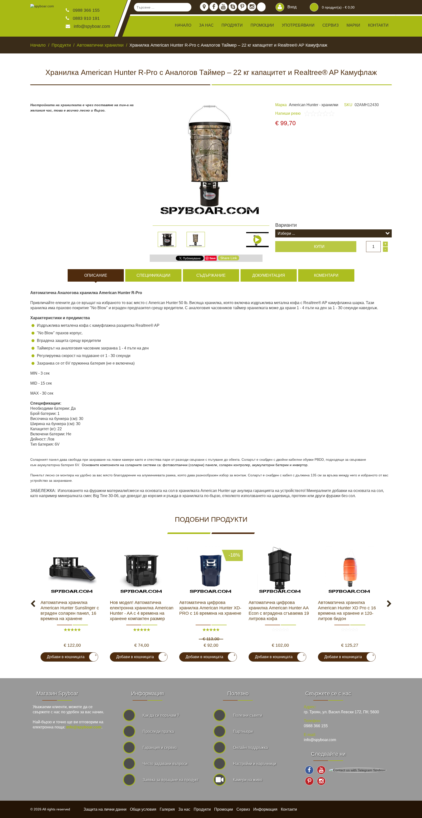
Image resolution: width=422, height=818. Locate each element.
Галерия (167, 809)
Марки (353, 25)
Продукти (202, 809)
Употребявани (298, 25)
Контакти (378, 25)
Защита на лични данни (105, 809)
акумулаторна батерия (55, 465)
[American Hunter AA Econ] (280, 570)
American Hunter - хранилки (313, 105)
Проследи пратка (158, 731)
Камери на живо (247, 780)
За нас (206, 25)
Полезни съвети (247, 715)
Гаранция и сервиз (160, 748)
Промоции (262, 25)
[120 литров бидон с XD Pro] (349, 570)
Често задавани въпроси (165, 764)
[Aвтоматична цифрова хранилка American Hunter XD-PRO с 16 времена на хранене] (211, 570)
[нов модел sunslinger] (72, 570)
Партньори (243, 731)
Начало (183, 25)
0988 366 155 (86, 10)
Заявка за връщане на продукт (171, 780)
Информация (265, 809)
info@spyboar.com (92, 26)
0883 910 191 (86, 18)
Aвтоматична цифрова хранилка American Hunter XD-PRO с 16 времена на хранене (210, 608)
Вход (291, 7)
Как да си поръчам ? (161, 715)
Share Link (228, 258)
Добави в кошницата (70, 656)
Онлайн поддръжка (250, 748)
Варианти (286, 225)
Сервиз (330, 25)
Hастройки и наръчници (254, 764)
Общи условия (143, 809)
